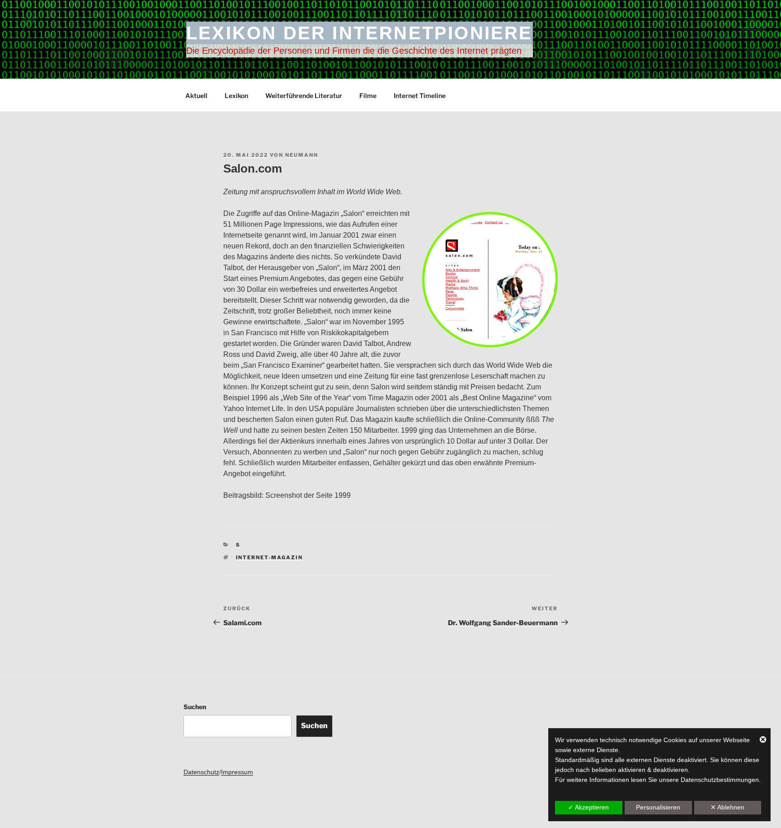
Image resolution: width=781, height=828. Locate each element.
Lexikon (236, 95)
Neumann (301, 155)
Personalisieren (658, 807)
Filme (367, 95)
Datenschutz (201, 772)
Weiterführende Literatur (303, 95)
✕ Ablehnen (727, 807)
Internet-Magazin (269, 557)
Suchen (194, 707)
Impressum (237, 772)
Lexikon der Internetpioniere (359, 33)
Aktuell (196, 95)
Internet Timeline (420, 95)
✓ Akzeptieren (588, 807)
